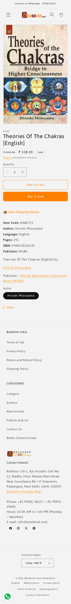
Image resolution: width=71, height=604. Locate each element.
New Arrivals (15, 411)
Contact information (37, 595)
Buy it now (35, 196)
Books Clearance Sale (21, 438)
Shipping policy (49, 589)
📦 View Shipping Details (21, 212)
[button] (8, 14)
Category (13, 393)
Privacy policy (51, 583)
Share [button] (10, 307)
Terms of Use (15, 342)
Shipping (7, 157)
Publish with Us (17, 420)
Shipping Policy (17, 368)
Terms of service (26, 589)
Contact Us (14, 429)
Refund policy (31, 583)
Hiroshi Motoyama (21, 295)
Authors (12, 402)
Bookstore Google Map (24, 491)
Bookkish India (33, 578)
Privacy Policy (16, 351)
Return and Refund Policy (24, 360)
